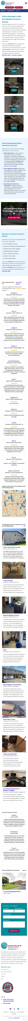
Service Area (10, 10)
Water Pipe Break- (9, 153)
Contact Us (12, 1012)
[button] (5, 492)
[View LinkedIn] (18, 1009)
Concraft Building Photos (12, 891)
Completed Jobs (5, 969)
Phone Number (18, 908)
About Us (5, 1012)
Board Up (14, 125)
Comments (6, 920)
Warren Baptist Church (11, 615)
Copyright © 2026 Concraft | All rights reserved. (14, 1016)
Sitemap (14, 1013)
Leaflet (4, 516)
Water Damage (14, 68)
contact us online (17, 55)
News (2, 978)
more (15, 71)
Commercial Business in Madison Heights (11, 789)
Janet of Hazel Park (10, 754)
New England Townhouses (12, 685)
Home (3, 10)
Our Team (3, 974)
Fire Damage (14, 87)
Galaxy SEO (17, 1018)
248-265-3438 (10, 7)
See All (25, 525)
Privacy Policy (20, 1012)
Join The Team (18, 7)
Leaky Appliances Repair (11, 168)
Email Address (7, 914)
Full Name (6, 908)
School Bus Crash (9, 719)
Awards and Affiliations (6, 971)
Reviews (3, 976)
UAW (4, 650)
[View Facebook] (10, 1009)
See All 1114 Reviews (19, 283)
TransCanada (8, 581)
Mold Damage (14, 106)
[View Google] (14, 1009)
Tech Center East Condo (11, 547)
